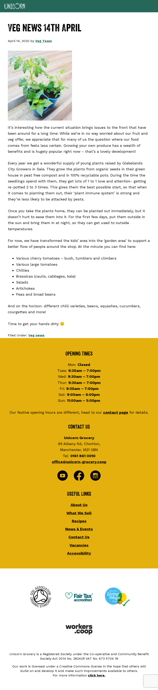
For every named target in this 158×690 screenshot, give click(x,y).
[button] (79, 6)
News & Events (79, 529)
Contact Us (79, 537)
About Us (79, 505)
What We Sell (79, 513)
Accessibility (79, 553)
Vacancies (79, 545)
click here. (96, 675)
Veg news (36, 335)
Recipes (79, 521)
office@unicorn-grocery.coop (79, 462)
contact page (115, 412)
